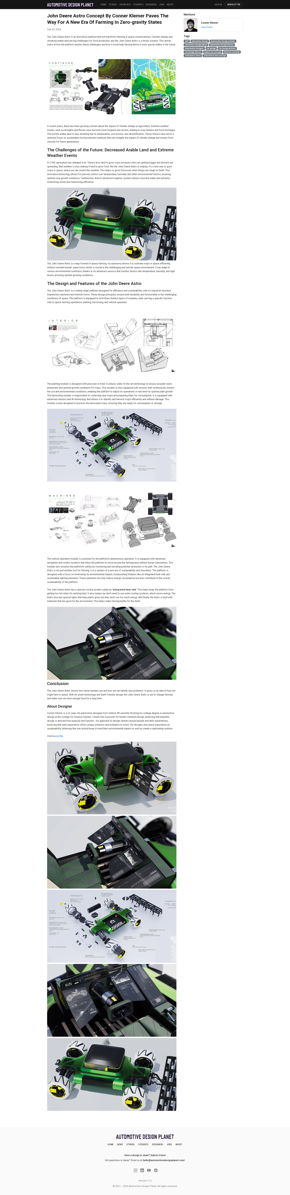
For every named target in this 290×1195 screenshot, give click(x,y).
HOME (103, 4)
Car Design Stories (193, 52)
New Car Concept (232, 52)
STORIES (113, 4)
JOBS (161, 4)
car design (211, 48)
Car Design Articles (227, 48)
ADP (187, 41)
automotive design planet (196, 45)
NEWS (120, 1144)
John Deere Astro (193, 56)
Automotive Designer (194, 48)
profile (59, 736)
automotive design (200, 41)
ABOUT (170, 4)
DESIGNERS (151, 4)
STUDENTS (138, 4)
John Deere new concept (215, 56)
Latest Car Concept (212, 52)
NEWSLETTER (233, 4)
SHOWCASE (125, 4)
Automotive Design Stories (222, 45)
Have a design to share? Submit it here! (145, 1155)
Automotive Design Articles (223, 41)
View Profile (206, 27)
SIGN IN (218, 4)
